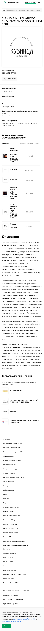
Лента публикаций (9, 481)
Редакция (26, 590)
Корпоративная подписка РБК (13, 452)
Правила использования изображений (15, 545)
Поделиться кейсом (9, 464)
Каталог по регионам (10, 524)
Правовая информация (10, 603)
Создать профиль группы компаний (14, 469)
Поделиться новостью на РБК (12, 443)
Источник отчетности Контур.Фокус (15, 574)
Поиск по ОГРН (8, 557)
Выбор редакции (8, 490)
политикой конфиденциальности (13, 621)
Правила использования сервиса (14, 541)
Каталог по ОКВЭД (9, 520)
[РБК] (5, 2)
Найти (38, 10)
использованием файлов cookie (24, 619)
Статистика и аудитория (11, 566)
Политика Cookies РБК (10, 583)
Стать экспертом (8, 456)
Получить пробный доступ (11, 447)
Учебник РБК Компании (11, 507)
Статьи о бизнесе (8, 511)
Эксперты (6, 486)
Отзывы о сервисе (9, 473)
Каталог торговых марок (11, 532)
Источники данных (9, 570)
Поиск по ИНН (8, 561)
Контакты (6, 549)
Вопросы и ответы (9, 578)
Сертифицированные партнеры (13, 477)
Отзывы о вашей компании (12, 460)
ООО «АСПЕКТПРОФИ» (10, 73)
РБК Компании (13, 2)
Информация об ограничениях (13, 599)
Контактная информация (11, 590)
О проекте (6, 439)
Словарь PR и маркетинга (11, 515)
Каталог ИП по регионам (11, 537)
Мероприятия (7, 503)
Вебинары (6, 498)
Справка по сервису (9, 553)
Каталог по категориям (10, 528)
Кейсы (5, 494)
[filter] (4, 10)
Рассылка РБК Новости (10, 595)
